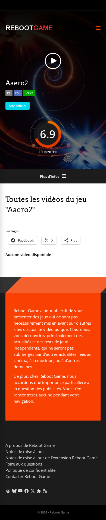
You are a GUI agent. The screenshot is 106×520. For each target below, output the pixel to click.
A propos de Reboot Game (30, 445)
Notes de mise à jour (24, 451)
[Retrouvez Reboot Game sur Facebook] (26, 490)
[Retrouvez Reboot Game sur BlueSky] (14, 490)
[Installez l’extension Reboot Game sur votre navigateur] (39, 490)
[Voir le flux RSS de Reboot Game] (45, 490)
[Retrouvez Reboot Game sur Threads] (8, 490)
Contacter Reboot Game (27, 476)
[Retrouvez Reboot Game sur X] (32, 490)
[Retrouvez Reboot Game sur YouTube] (20, 490)
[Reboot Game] (29, 29)
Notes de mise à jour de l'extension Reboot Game (51, 457)
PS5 (17, 93)
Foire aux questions (23, 464)
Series (29, 93)
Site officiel (17, 106)
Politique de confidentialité (30, 470)
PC (9, 93)
